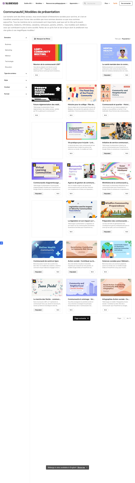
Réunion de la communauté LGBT (46, 64)
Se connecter (126, 3)
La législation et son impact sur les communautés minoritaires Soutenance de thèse (81, 221)
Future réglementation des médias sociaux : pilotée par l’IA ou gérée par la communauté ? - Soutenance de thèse (47, 104)
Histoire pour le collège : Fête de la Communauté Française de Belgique (81, 104)
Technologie (9, 61)
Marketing (8, 50)
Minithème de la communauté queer (116, 183)
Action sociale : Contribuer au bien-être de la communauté (81, 261)
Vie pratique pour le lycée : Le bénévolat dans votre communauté (81, 142)
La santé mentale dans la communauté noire (116, 64)
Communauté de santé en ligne (46, 261)
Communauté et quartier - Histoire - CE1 (116, 104)
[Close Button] (87, 467)
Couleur (7, 87)
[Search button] (84, 3)
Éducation (8, 67)
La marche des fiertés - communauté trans (47, 299)
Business (8, 44)
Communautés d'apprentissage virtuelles (47, 183)
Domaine (7, 37)
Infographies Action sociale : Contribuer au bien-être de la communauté (116, 299)
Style (6, 80)
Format (6, 94)
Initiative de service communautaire (116, 142)
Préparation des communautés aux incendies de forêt (116, 221)
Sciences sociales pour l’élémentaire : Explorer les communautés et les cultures (116, 261)
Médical (7, 56)
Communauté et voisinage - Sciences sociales (81, 299)
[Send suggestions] (1, 243)
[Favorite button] (56, 46)
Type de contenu (10, 73)
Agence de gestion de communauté (81, 183)
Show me (81, 467)
